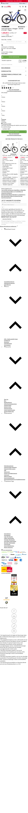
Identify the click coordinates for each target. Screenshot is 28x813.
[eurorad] (12, 558)
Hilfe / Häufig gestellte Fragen (11, 339)
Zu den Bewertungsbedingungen (14, 91)
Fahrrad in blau (13, 190)
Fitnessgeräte (7, 544)
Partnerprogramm (8, 408)
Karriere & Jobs (7, 407)
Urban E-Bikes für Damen (12, 196)
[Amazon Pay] (4, 561)
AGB (5, 470)
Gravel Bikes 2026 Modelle (10, 541)
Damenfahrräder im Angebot (16, 194)
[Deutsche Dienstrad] (23, 552)
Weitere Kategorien (8, 547)
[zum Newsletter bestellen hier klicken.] (2, 207)
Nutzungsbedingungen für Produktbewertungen (14, 479)
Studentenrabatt (7, 405)
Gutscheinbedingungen (9, 478)
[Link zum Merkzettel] (23, 7)
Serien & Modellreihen (9, 546)
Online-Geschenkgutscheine (10, 404)
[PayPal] (18, 558)
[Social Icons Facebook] (14, 611)
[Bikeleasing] (10, 552)
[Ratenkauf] (4, 564)
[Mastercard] (16, 561)
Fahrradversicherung (8, 466)
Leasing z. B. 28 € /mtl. (6, 36)
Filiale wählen (4, 53)
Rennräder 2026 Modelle (9, 543)
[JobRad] (4, 552)
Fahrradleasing (7, 284)
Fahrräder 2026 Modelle (9, 540)
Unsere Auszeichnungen (9, 410)
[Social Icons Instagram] (14, 621)
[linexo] (8, 558)
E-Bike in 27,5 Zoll (14, 191)
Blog (5, 401)
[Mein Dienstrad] (5, 555)
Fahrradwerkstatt (8, 343)
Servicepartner (7, 345)
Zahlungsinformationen (9, 283)
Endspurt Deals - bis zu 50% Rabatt (14, 1)
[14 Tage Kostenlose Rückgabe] (23, 61)
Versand (7, 34)
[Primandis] (18, 555)
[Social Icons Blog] (14, 631)
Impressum (6, 475)
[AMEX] (21, 561)
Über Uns (6, 399)
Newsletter (6, 342)
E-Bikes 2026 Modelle (9, 538)
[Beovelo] (3, 558)
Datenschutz (7, 472)
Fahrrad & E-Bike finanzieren (10, 467)
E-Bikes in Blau (19, 190)
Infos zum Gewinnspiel (14, 89)
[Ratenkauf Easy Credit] (10, 564)
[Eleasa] (12, 555)
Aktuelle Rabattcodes (9, 411)
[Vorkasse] (16, 564)
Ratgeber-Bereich (8, 402)
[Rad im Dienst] (24, 555)
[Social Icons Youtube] (14, 616)
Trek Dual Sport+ (7, 197)
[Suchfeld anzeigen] (20, 7)
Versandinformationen (9, 281)
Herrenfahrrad (7, 535)
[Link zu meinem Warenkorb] (25, 6)
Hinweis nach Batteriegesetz (10, 473)
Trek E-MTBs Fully (5, 190)
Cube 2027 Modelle (8, 536)
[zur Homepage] (7, 6)
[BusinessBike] (16, 552)
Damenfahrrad (6, 194)
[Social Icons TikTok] (14, 626)
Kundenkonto (7, 340)
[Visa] (11, 561)
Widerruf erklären (8, 476)
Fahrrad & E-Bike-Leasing (9, 469)
